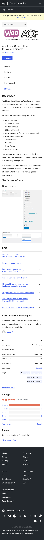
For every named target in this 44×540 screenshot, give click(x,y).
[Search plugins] (25, 24)
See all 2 (39, 368)
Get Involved (28, 471)
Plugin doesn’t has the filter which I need (18, 293)
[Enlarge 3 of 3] (39, 234)
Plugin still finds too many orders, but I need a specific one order (15, 285)
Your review (6, 424)
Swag (26, 483)
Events (26, 475)
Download (7, 58)
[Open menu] (40, 3)
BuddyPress (8, 501)
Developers (6, 479)
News (4, 457)
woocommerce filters (34, 377)
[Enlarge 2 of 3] (39, 192)
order (28, 373)
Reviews (7, 72)
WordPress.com (9, 490)
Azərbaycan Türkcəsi (15, 511)
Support (7, 88)
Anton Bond (9, 52)
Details (7, 66)
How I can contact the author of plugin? (18, 308)
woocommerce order (34, 381)
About (4, 453)
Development (9, 83)
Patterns (26, 464)
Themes (26, 457)
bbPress (6, 497)
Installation (8, 77)
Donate (27, 479)
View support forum (10, 440)
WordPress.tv (8, 483)
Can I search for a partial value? (14, 278)
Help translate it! (22, 17)
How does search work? (11, 263)
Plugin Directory (7, 10)
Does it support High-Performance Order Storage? (13, 255)
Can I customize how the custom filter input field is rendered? (15, 300)
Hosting (5, 461)
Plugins (26, 461)
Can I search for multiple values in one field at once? (13, 270)
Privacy (5, 464)
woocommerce (36, 373)
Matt (5, 494)
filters (22, 373)
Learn (4, 471)
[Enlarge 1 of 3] (18, 192)
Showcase (27, 453)
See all (39, 424)
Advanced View (8, 388)
